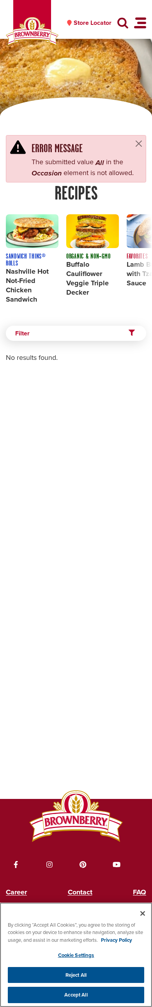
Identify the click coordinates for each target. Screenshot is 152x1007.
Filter (22, 333)
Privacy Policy (116, 940)
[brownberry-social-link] (16, 865)
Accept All (75, 994)
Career (16, 892)
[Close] (139, 143)
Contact (80, 892)
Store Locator (92, 23)
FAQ (139, 892)
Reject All (76, 975)
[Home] (32, 31)
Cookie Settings (76, 955)
